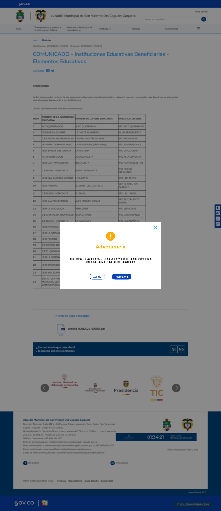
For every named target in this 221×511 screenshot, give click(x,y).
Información (121, 276)
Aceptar (97, 276)
